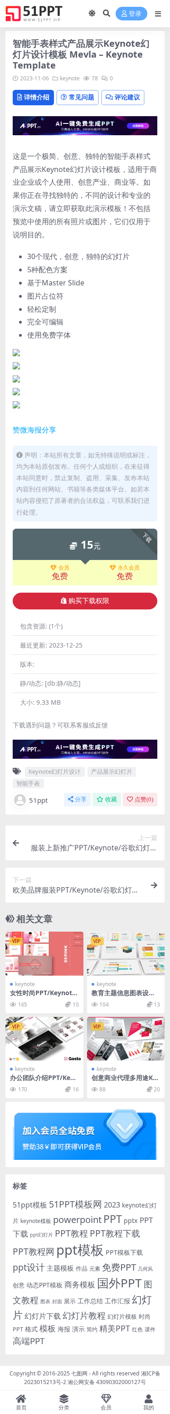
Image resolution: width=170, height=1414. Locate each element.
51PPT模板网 (75, 1204)
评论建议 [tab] (127, 97)
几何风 (145, 1268)
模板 (47, 1328)
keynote (70, 78)
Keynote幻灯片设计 (55, 771)
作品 (81, 1268)
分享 (81, 799)
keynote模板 (35, 1221)
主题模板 (60, 1267)
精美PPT (114, 1328)
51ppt (38, 800)
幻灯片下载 (42, 1316)
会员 (63, 568)
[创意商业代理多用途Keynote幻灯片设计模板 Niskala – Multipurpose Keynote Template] (126, 1038)
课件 (150, 1329)
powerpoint (77, 1219)
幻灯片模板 (122, 1317)
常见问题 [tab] (81, 97)
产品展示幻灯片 (111, 771)
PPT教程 (71, 1233)
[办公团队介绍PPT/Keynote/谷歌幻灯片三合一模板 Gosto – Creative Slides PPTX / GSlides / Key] (44, 1038)
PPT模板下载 (124, 1252)
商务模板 (79, 1284)
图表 (45, 1301)
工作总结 (90, 1300)
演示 (78, 1329)
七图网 (79, 1373)
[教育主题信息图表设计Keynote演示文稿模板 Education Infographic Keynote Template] (126, 953)
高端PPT (28, 1341)
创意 (18, 1285)
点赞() (144, 799)
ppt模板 (80, 1250)
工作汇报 (117, 1300)
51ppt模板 (30, 1205)
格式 (31, 1329)
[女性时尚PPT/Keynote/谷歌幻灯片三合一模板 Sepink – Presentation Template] (44, 953)
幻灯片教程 (84, 1315)
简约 (92, 1329)
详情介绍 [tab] (36, 97)
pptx (131, 1220)
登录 (135, 13)
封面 (57, 1301)
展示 (70, 1301)
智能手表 (28, 783)
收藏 (111, 799)
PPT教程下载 (115, 1233)
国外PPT (119, 1283)
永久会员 (129, 568)
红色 (137, 1329)
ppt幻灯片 (41, 1235)
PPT (112, 1219)
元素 (94, 1268)
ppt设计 (29, 1267)
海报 (64, 1329)
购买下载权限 (88, 600)
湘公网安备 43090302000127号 (107, 1382)
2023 (112, 1205)
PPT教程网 (33, 1251)
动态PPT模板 (44, 1285)
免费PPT (119, 1267)
